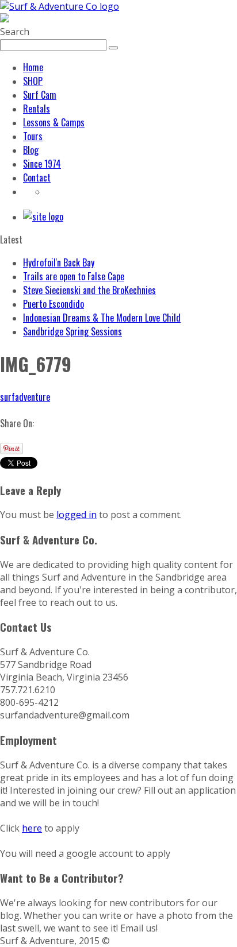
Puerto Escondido (53, 304)
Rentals (36, 108)
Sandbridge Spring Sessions (72, 331)
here (32, 828)
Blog (31, 150)
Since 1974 (42, 164)
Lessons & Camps (54, 122)
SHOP (33, 81)
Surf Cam (39, 95)
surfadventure (25, 397)
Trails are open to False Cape (73, 276)
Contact (37, 177)
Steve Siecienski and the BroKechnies (89, 290)
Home (33, 67)
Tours (33, 136)
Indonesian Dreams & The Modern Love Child (102, 317)
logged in (76, 514)
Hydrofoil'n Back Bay (58, 262)
